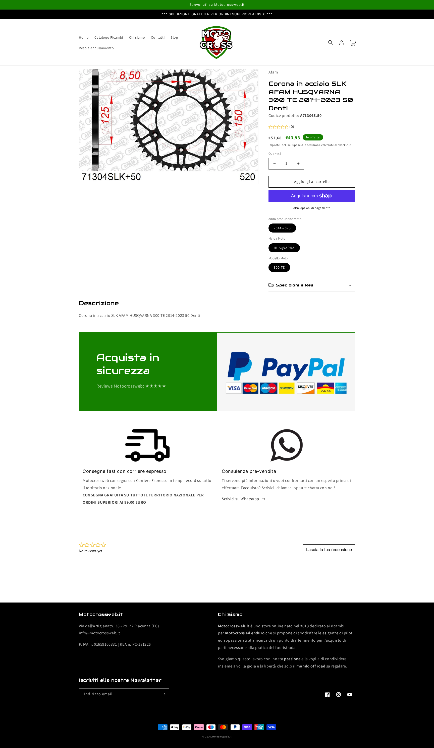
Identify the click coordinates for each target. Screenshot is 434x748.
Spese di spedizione (306, 145)
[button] (330, 42)
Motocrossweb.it (222, 736)
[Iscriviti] (163, 694)
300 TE (279, 267)
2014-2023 (282, 228)
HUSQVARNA (284, 248)
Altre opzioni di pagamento (311, 208)
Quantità (274, 154)
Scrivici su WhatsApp (240, 498)
